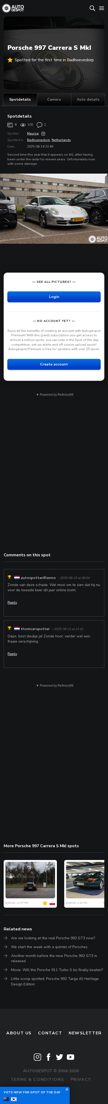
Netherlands (61, 140)
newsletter (85, 1033)
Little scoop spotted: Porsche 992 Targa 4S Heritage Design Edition (55, 981)
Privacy (81, 1079)
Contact (50, 1033)
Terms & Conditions (37, 1079)
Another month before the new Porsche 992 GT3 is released (54, 958)
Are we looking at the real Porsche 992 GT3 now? (53, 938)
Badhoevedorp (38, 140)
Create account (54, 364)
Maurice (33, 133)
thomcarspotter (35, 628)
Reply (12, 602)
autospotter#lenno (38, 577)
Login (54, 296)
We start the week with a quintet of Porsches (49, 946)
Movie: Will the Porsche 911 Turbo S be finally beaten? (57, 969)
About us (19, 1033)
